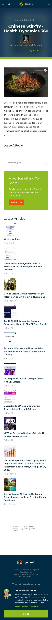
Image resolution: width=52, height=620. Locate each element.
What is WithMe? (12, 239)
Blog (21, 529)
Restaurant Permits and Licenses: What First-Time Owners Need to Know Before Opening (24, 351)
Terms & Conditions (21, 606)
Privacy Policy (29, 529)
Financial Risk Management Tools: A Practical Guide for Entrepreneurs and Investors (23, 266)
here (30, 577)
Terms (15, 531)
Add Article (16, 202)
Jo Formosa (26, 42)
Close (26, 614)
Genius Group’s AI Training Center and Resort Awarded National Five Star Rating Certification (25, 497)
